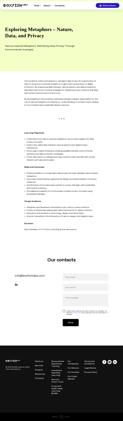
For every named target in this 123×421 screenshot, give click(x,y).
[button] (91, 5)
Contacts (60, 5)
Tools (36, 5)
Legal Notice (90, 368)
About (47, 5)
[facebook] (104, 363)
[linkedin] (16, 284)
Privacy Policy (76, 313)
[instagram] (110, 363)
